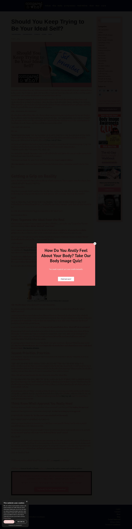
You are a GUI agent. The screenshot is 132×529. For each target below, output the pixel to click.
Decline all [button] (21, 521)
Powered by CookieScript (15, 525)
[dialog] (15, 513)
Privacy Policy (7, 518)
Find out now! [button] (66, 279)
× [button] (26, 501)
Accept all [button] (9, 521)
